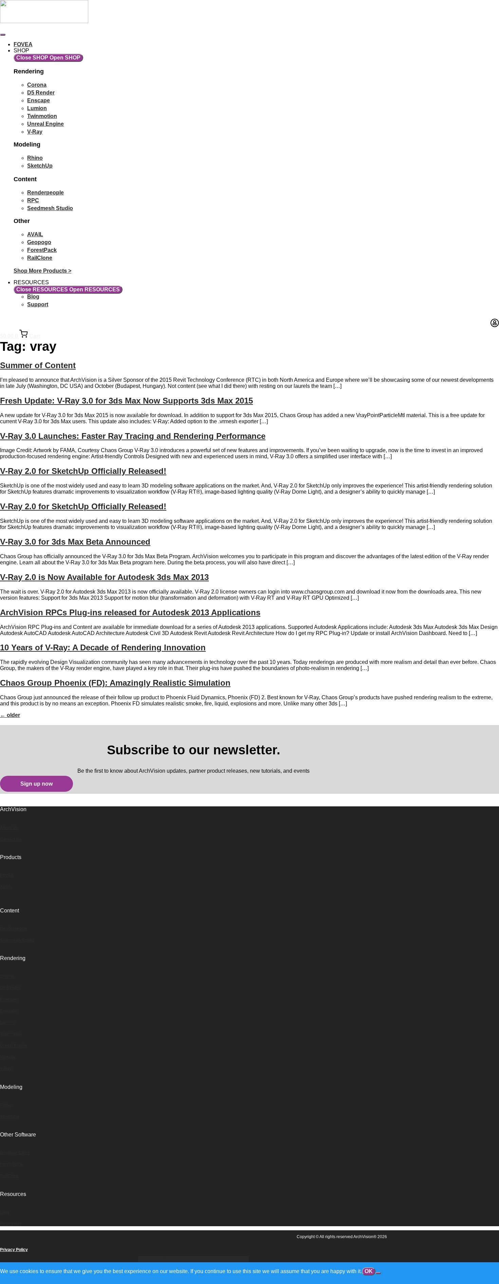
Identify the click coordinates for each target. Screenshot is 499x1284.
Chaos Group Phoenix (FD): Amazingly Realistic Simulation (115, 682)
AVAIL (6, 887)
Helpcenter (10, 1223)
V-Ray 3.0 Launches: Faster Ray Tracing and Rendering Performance (132, 436)
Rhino (5, 1105)
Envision (8, 1011)
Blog (4, 1212)
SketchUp (9, 1116)
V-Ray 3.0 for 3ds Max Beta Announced (75, 541)
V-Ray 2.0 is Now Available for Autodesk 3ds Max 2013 (104, 577)
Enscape (8, 999)
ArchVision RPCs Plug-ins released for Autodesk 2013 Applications (130, 612)
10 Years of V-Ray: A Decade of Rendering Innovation (103, 647)
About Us (9, 827)
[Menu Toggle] (2, 35)
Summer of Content (38, 365)
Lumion (7, 1022)
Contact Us (11, 839)
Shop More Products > (42, 271)
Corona (7, 976)
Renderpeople (13, 928)
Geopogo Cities (15, 1152)
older (10, 715)
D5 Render (10, 988)
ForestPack (11, 1164)
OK (369, 1271)
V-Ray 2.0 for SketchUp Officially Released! (83, 471)
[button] (36, 784)
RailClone (9, 1176)
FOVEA (7, 875)
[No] (378, 1273)
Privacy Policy (14, 1249)
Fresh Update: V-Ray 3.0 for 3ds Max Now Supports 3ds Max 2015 (126, 400)
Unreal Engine (13, 1045)
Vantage (8, 1057)
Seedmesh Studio (17, 940)
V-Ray (6, 1068)
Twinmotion (11, 1034)
